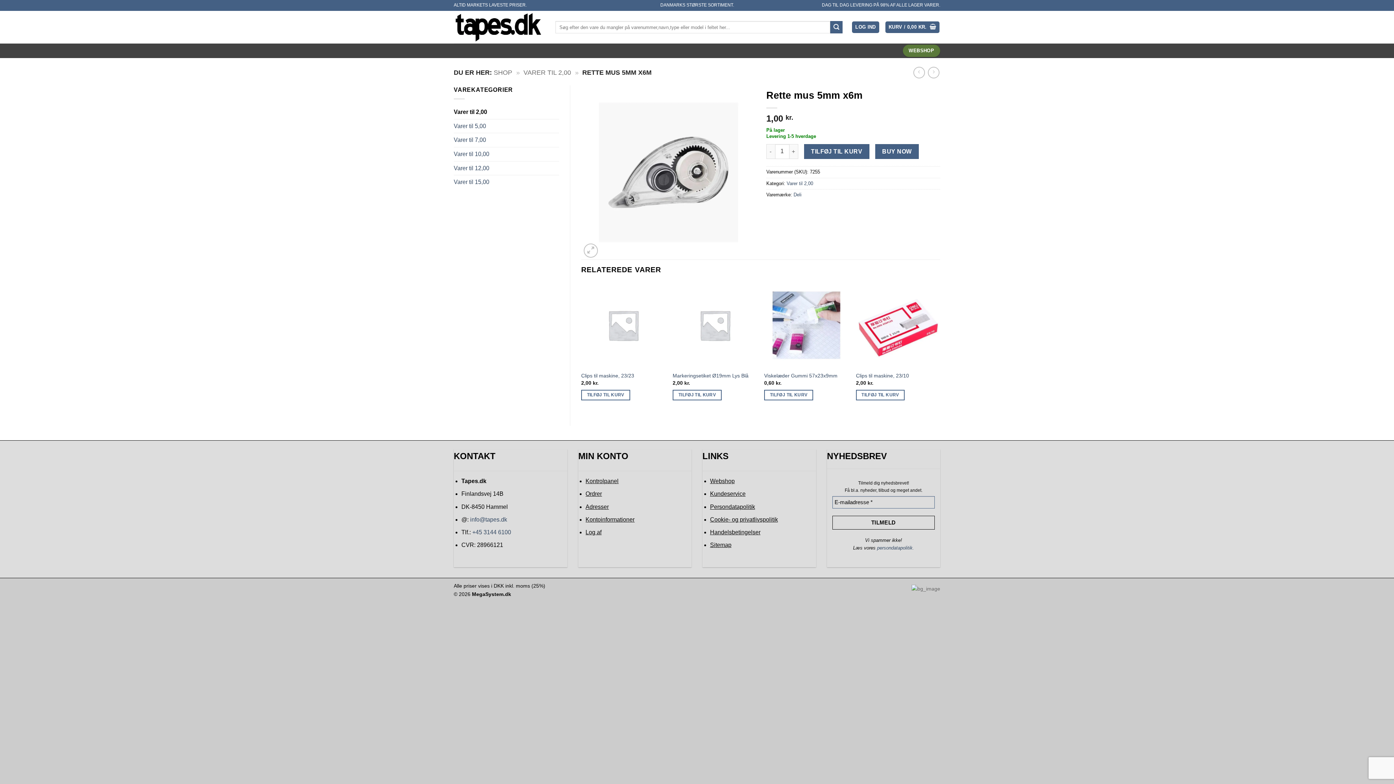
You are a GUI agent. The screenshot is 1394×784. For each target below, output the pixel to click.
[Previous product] (933, 72)
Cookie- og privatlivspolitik (744, 519)
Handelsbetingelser (735, 532)
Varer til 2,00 (547, 72)
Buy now (897, 151)
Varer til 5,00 (470, 126)
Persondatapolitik (732, 507)
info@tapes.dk (488, 519)
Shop (503, 72)
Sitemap (720, 545)
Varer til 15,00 (471, 182)
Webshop (722, 481)
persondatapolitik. (895, 548)
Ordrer (594, 494)
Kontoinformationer (610, 519)
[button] (865, 27)
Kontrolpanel (602, 481)
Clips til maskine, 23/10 (882, 376)
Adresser (597, 507)
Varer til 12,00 (471, 168)
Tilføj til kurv (836, 151)
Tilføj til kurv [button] (605, 395)
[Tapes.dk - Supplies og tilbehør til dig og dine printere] (499, 27)
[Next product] (919, 72)
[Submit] (836, 27)
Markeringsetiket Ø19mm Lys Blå (711, 376)
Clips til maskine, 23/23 (607, 376)
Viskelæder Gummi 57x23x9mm (800, 376)
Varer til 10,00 (471, 154)
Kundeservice (728, 494)
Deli (798, 194)
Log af (594, 532)
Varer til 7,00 (470, 140)
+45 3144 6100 (491, 532)
